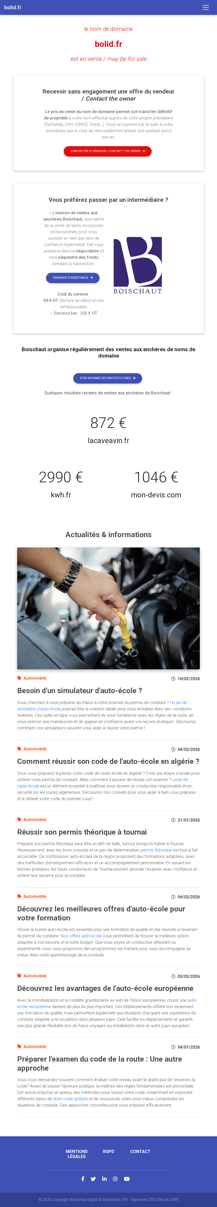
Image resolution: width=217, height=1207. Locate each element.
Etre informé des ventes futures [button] (105, 378)
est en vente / (109, 58)
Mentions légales (77, 1154)
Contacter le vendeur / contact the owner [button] (105, 151)
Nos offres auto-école (81, 935)
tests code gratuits (70, 1098)
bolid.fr (108, 44)
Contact (140, 1151)
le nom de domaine (108, 28)
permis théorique (156, 850)
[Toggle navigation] (205, 7)
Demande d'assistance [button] (70, 277)
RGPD (108, 1151)
